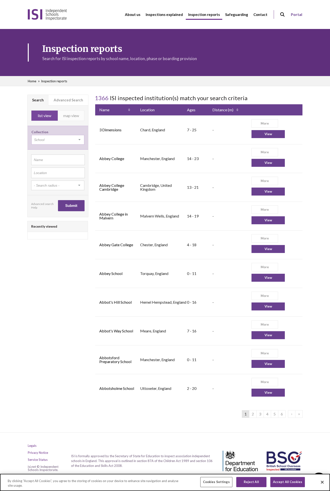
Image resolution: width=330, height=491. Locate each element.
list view (44, 115)
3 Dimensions (110, 129)
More (265, 123)
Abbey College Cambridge (111, 187)
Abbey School (110, 273)
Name (104, 109)
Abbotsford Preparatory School (115, 359)
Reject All (251, 482)
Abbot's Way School (116, 331)
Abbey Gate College (116, 244)
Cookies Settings (216, 482)
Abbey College (111, 158)
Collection (39, 132)
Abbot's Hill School (115, 302)
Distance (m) (222, 109)
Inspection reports (54, 81)
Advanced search (42, 204)
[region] (165, 482)
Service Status (38, 459)
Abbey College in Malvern (113, 216)
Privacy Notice (38, 452)
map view (71, 115)
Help (34, 207)
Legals (32, 445)
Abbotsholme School (116, 388)
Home (32, 81)
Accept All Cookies (287, 482)
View (268, 134)
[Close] (322, 482)
